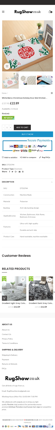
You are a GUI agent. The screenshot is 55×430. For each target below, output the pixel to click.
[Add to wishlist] (23, 280)
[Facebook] (9, 171)
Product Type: (8, 169)
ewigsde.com (21, 402)
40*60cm (8, 117)
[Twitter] (12, 171)
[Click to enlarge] (7, 66)
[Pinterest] (22, 171)
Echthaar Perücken (16, 407)
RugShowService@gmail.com (18, 391)
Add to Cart (22, 127)
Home (4, 93)
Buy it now (27, 134)
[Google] (16, 171)
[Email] (19, 171)
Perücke (10, 404)
